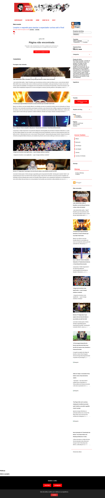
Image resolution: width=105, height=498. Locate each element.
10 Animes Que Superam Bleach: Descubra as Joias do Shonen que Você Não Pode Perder (33, 103)
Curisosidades (18, 20)
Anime (37, 20)
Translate (85, 42)
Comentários (78, 117)
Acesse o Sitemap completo (79, 173)
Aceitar (54, 494)
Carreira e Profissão (80, 156)
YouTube (47, 485)
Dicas (53, 20)
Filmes (77, 138)
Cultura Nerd (29, 20)
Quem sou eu (45, 20)
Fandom (75, 126)
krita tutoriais (76, 124)
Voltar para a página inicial (41, 51)
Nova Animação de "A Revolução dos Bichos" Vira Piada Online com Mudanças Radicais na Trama (81, 434)
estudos (32, 29)
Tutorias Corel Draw (78, 123)
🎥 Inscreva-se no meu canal (81, 102)
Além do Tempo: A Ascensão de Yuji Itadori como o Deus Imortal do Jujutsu (81, 375)
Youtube (37, 29)
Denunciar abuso (77, 451)
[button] (14, 34)
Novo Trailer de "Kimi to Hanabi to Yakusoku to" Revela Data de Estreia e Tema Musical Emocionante (36, 127)
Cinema (77, 152)
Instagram (57, 485)
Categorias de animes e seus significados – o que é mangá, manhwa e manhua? (31, 152)
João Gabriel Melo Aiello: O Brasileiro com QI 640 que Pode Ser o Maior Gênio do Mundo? (34, 79)
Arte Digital (78, 149)
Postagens (78, 115)
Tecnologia (78, 145)
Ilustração (77, 142)
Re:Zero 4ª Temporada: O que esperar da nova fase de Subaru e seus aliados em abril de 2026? (35, 171)
